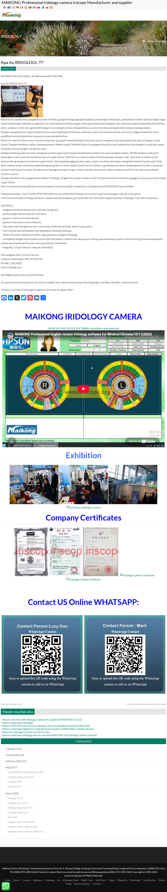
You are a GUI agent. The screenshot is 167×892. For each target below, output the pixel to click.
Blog (8, 767)
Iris (58, 880)
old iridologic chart (11, 704)
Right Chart (87, 880)
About (16, 880)
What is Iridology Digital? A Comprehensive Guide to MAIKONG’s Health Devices (48, 728)
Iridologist (135, 880)
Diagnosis (122, 880)
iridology (161, 41)
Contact (97, 883)
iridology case (14, 803)
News (151, 41)
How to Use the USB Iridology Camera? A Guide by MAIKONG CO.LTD (42, 719)
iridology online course (18, 777)
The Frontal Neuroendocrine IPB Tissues (146, 704)
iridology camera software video (23, 831)
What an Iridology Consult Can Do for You (26, 731)
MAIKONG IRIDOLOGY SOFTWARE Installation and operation (83, 328)
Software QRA (13, 761)
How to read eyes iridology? (17, 722)
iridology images (15, 812)
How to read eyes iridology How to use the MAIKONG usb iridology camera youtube (49, 735)
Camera (26, 880)
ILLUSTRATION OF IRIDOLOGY (23, 772)
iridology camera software (20, 826)
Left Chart (101, 880)
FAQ (10, 817)
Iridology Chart (70, 880)
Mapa (111, 880)
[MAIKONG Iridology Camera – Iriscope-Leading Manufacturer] (12, 17)
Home (7, 880)
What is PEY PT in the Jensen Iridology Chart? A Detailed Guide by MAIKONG (46, 725)
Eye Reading (12, 754)
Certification (149, 880)
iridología (12, 781)
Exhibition (13, 786)
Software (37, 880)
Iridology (49, 880)
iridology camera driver (19, 822)
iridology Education (17, 807)
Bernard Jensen (82, 883)
